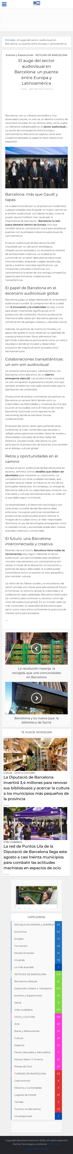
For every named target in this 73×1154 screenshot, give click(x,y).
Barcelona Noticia (43, 89)
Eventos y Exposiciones (19, 55)
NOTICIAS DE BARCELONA (51, 55)
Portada (10, 40)
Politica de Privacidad (36, 1149)
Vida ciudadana (13, 841)
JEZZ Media (53, 1144)
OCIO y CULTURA (24, 772)
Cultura (8, 772)
